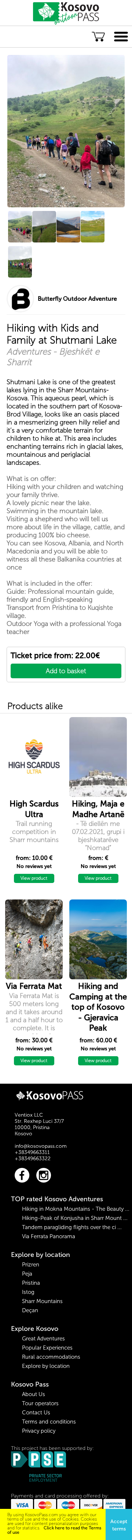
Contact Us (36, 1412)
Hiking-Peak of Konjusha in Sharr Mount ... (75, 1218)
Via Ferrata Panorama (48, 1236)
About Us (33, 1394)
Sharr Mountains (42, 1301)
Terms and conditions (49, 1421)
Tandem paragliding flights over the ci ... (72, 1227)
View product (34, 878)
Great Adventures (43, 1338)
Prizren (30, 1264)
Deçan (30, 1310)
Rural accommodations (51, 1357)
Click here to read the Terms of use (54, 1530)
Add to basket (66, 671)
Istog (28, 1292)
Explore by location (40, 1255)
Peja (27, 1273)
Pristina (31, 1283)
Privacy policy (38, 1431)
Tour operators (40, 1403)
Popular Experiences (47, 1347)
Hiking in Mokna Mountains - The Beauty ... (75, 1209)
